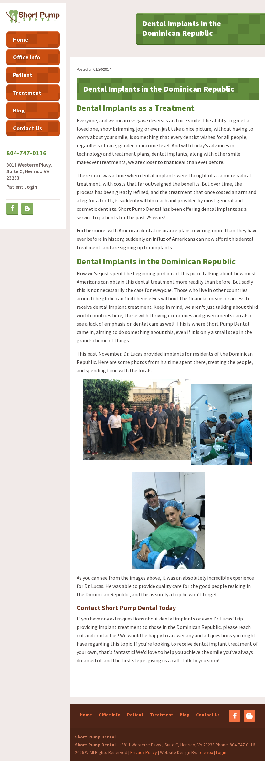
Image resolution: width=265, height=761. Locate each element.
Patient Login (21, 186)
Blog (185, 714)
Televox (205, 752)
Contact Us (208, 714)
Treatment (161, 714)
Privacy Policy (143, 752)
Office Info (110, 714)
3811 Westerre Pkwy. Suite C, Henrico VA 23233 (29, 171)
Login (221, 752)
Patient (135, 714)
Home (86, 714)
